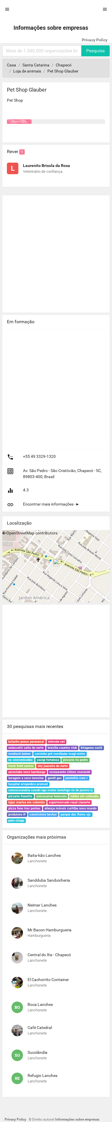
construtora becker (43, 814)
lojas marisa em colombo (26, 802)
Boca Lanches (40, 1004)
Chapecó (64, 65)
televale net (56, 742)
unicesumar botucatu (51, 796)
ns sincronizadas (20, 760)
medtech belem (19, 754)
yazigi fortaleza (48, 760)
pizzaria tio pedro (75, 760)
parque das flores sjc (76, 814)
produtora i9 (17, 814)
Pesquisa (95, 50)
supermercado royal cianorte (69, 802)
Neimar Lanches (42, 905)
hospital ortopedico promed (28, 784)
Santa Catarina (35, 65)
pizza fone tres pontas (24, 808)
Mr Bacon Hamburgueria (50, 930)
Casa (11, 65)
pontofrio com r (76, 778)
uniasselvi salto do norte (26, 748)
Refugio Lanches (42, 1075)
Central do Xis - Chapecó (49, 954)
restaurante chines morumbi (69, 772)
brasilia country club (62, 748)
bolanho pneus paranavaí (26, 742)
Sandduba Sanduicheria (49, 880)
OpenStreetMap (20, 533)
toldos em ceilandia (84, 796)
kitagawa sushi (91, 748)
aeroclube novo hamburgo (26, 772)
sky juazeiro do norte (53, 766)
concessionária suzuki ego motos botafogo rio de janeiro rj (50, 790)
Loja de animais (27, 71)
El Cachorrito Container (48, 979)
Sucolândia (37, 1052)
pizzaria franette (20, 796)
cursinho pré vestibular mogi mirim (60, 754)
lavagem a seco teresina (26, 778)
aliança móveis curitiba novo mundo (70, 808)
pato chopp (16, 820)
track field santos (21, 766)
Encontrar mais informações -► (51, 504)
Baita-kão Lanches (44, 855)
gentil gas (55, 778)
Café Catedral (40, 1027)
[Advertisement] (56, 251)
